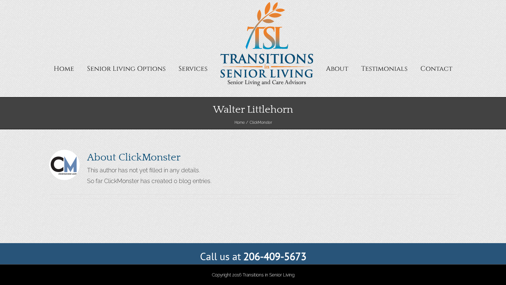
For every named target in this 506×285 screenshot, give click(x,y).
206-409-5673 (274, 256)
